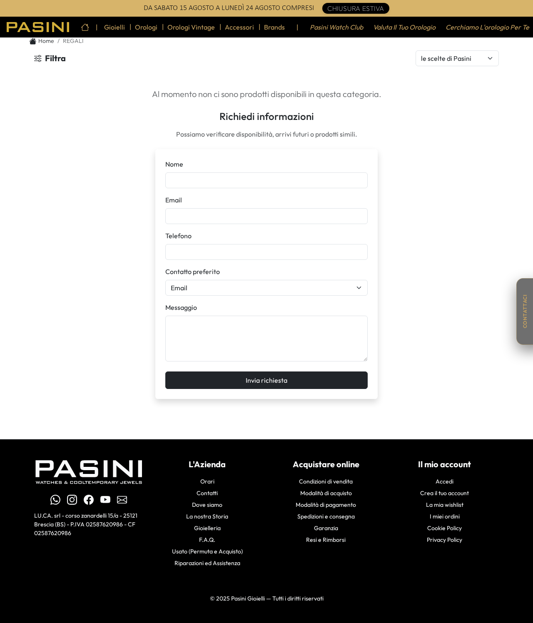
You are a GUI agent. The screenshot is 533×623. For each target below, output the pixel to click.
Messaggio (181, 307)
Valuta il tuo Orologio (404, 27)
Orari (207, 481)
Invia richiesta (266, 380)
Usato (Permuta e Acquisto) (207, 551)
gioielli (114, 27)
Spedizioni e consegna (326, 516)
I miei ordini (445, 516)
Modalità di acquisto (326, 493)
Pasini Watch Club (336, 27)
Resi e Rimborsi (326, 539)
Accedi (444, 481)
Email (173, 200)
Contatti (207, 493)
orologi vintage (191, 27)
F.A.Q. (207, 539)
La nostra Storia (207, 516)
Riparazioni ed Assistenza (207, 563)
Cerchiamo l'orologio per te (487, 27)
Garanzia (326, 528)
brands (274, 27)
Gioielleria (207, 528)
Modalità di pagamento (326, 504)
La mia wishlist (444, 504)
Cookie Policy (444, 528)
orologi (146, 27)
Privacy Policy (444, 539)
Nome (174, 164)
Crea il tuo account (444, 493)
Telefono (178, 236)
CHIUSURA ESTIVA (355, 8)
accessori (239, 27)
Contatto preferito (192, 271)
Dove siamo (207, 504)
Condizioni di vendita (326, 481)
